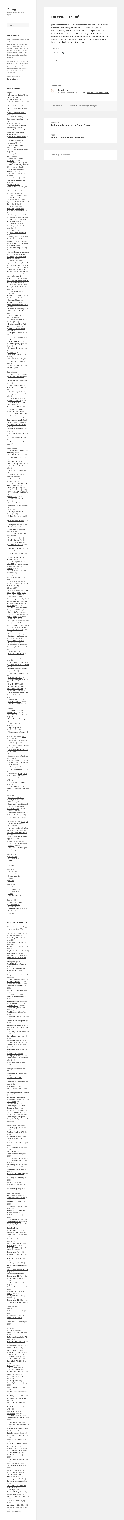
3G (8, 219)
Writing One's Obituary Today (18, 715)
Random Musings (13, 1492)
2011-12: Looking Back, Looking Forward (15, 798)
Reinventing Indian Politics (17, 909)
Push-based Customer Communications (15, 301)
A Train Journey (12, 1472)
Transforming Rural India (16, 1016)
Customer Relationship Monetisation (15, 192)
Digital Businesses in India (17, 173)
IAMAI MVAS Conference (16, 433)
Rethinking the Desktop (15, 1088)
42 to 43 (11, 811)
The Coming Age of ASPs (15, 1073)
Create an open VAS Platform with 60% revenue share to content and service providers (17, 270)
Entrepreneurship (14, 859)
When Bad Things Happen (16, 1197)
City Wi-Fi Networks (14, 951)
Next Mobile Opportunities (17, 355)
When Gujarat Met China (17, 466)
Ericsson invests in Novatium (18, 149)
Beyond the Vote (13, 612)
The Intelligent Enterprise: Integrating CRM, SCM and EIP (17, 1118)
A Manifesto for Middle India (18, 673)
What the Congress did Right (17, 602)
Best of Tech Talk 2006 (15, 1361)
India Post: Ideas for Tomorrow (17, 1027)
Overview (10, 208)
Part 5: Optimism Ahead (15, 629)
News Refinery (12, 1189)
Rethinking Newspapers (15, 1147)
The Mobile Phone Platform (16, 964)
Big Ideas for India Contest (17, 499)
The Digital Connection (16, 653)
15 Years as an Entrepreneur (17, 1206)
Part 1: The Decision (19, 623)
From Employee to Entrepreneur (13, 1251)
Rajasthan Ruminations (15, 1481)
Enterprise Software (14, 1110)
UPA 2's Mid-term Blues (16, 470)
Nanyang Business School (17, 437)
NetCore (17, 837)
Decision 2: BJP (12, 830)
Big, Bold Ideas (20, 505)
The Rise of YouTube (14, 1372)
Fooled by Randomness (15, 1383)
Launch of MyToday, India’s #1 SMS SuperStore (18, 166)
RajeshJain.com (12, 79)
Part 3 (27, 202)
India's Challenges (13, 1346)
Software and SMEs (13, 1114)
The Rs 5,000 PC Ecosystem (16, 1021)
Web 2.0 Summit (13, 422)
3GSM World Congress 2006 (16, 1407)
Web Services (11, 1101)
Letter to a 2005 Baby (14, 1317)
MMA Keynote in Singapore (17, 381)
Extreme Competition (14, 1402)
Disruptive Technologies (15, 1507)
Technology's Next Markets (16, 1032)
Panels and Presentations (16, 874)
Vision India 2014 (14, 691)
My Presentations (14, 889)
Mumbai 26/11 (13, 907)
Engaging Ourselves (15, 677)
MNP (20, 217)
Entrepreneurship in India (17, 778)
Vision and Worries (14, 1221)
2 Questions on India (15, 549)
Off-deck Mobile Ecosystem (17, 180)
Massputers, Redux (13, 984)
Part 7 (14, 595)
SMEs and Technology (14, 1077)
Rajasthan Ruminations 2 (16, 1435)
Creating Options (13, 1248)
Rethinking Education (15, 767)
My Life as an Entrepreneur (16, 1239)
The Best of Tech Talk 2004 (16, 1459)
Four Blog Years (12, 1381)
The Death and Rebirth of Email (18, 1082)
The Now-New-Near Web (15, 1132)
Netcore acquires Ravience (17, 112)
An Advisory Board (14, 754)
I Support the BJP (14, 699)
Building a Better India (15, 1440)
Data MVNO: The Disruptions (17, 246)
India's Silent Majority (15, 544)
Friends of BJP (13, 684)
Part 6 (9, 595)
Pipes (22, 208)
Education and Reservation (16, 1376)
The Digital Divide (13, 1042)
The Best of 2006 (12, 1359)
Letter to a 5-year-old (15, 813)
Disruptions (11, 962)
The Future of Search (14, 1154)
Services (10, 211)
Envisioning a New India (15, 1049)
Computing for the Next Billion (17, 947)
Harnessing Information (15, 1184)
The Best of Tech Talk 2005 (16, 1418)
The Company (12, 1263)
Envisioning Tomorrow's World (18, 942)
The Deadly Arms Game (16, 520)
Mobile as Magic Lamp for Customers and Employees (16, 386)
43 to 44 (11, 802)
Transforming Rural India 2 (16, 1008)
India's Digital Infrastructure (17, 938)
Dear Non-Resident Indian (16, 1496)
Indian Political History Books (18, 664)
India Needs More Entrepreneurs (13, 1229)
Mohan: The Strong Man (16, 516)
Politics (10, 861)
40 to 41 (11, 845)
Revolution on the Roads (15, 1392)
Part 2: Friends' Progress (15, 625)
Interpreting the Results (15, 599)
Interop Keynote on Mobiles (17, 394)
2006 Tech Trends (13, 1416)
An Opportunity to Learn (16, 680)
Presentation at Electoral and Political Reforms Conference (17, 694)
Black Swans (11, 1470)
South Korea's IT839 (14, 1444)
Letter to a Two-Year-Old (15, 1311)
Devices (17, 208)
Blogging (10, 1182)
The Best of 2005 (12, 1422)
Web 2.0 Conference (14, 1158)
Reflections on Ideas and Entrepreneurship (15, 1275)
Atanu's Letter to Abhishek (17, 814)
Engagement (11, 566)
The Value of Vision (13, 1219)
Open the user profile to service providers (18, 276)
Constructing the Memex (15, 1173)
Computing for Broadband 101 (17, 975)
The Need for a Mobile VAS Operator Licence (16, 325)
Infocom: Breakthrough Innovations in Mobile (15, 419)
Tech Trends (11, 994)
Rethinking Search (13, 1165)
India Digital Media (14, 398)
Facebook (10, 1330)
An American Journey (14, 1466)
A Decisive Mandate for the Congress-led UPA (17, 609)
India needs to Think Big (16, 769)
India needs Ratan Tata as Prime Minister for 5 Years (16, 788)
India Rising (11, 1413)
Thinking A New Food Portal (17, 1160)
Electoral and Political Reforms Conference (15, 410)
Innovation (11, 1512)
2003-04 (10, 1490)
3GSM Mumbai (12, 1354)
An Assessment (13, 634)
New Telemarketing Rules (17, 136)
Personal (11, 863)
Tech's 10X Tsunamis (14, 1501)
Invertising (12, 352)
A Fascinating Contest (15, 662)
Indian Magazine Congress (17, 424)
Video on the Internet (14, 1138)
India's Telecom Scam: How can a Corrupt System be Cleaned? (17, 132)
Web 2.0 (10, 1152)
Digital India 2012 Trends (17, 101)
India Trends (11, 1464)
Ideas (14, 564)
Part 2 (22, 119)
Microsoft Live (12, 953)
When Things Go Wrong (15, 1234)
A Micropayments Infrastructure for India (15, 185)
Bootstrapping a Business (15, 1224)
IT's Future (11, 1086)
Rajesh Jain (74, 106)
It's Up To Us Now (14, 542)
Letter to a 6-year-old (15, 804)
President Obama (14, 704)
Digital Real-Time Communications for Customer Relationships (17, 295)
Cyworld (10, 1365)
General (11, 865)
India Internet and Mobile (16, 1143)
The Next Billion (12, 1005)
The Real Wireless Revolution (17, 1045)
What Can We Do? (14, 701)
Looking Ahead (12, 841)
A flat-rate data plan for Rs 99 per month (18, 265)
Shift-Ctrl (10, 1446)
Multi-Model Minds (13, 1450)
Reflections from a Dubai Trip (17, 1337)
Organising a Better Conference (14, 729)
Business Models (19, 211)
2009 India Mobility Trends (17, 311)
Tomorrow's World (13, 979)
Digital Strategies (14, 392)
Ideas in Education (14, 400)
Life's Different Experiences (17, 658)
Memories (20, 839)
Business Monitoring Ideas (17, 723)
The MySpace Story (13, 1396)
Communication (22, 564)
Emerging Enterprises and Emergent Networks (16, 1098)
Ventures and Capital (14, 1202)
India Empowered (13, 1433)
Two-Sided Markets (13, 1370)
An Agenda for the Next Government (15, 1475)
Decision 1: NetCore (21, 828)
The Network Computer (15, 986)
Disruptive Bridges (13, 1025)
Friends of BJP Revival (15, 553)
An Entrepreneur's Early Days (17, 1269)
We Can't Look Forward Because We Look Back (15, 687)
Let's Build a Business (14, 1215)
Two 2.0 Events (12, 1368)
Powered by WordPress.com (60, 155)
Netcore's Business (14, 106)
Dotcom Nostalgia (13, 1232)
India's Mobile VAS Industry (17, 361)
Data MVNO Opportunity (15, 245)
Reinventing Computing (15, 990)
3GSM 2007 (11, 1348)
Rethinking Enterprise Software (18, 1093)
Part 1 (18, 119)
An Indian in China (13, 1505)
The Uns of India (13, 527)
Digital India (12, 123)
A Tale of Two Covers (14, 1352)
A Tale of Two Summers (15, 1254)
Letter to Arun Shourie (15, 997)
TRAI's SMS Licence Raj (16, 108)
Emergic (12, 9)
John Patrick (56, 25)
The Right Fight (13, 488)
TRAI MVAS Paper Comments (18, 304)
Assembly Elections (14, 455)
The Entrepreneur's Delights (17, 1282)
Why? (10, 509)
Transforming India (15, 464)
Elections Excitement (15, 461)
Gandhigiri (11, 1374)
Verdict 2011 (12, 496)
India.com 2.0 (12, 1167)
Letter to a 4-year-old (15, 843)
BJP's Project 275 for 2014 (17, 492)
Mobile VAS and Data (15, 902)
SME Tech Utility (13, 1112)
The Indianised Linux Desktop (17, 1058)
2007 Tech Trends (13, 1357)
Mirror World (13, 291)
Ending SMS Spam (14, 163)
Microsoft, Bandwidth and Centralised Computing (16, 969)
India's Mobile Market (15, 224)
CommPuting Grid (13, 981)
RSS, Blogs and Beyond (15, 1178)
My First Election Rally (16, 640)
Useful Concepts (12, 1494)
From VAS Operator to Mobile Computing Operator (17, 342)
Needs (12, 197)
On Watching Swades (14, 1455)
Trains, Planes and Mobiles (16, 1424)
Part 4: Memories (20, 627)
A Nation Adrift (13, 538)
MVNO (25, 217)
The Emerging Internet (15, 1128)
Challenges (23, 195)
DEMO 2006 (11, 1411)
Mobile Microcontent (15, 309)
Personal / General (14, 896)
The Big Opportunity (21, 243)
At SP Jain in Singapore (16, 376)
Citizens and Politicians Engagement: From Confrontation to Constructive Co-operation (17, 478)
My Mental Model (13, 1003)
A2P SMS (11, 230)
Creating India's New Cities (16, 1341)
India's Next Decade (14, 1040)
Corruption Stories (14, 525)
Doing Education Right (15, 1333)
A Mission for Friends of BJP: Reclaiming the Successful (17, 646)
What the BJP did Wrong (18, 600)
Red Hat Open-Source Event (17, 442)
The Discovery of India (15, 1012)
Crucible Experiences (14, 1258)
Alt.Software (11, 1104)
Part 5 (14, 204)
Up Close (11, 651)
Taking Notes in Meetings (16, 719)
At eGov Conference (15, 374)
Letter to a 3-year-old (15, 848)
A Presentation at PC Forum (16, 1398)
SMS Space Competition (16, 333)
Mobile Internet (12, 1136)
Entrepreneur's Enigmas (15, 1278)
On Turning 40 (13, 850)
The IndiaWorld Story (14, 1302)
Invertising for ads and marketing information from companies (18, 280)
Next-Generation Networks (16, 957)
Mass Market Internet (14, 1062)
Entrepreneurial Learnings (16, 1296)
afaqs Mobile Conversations (17, 429)
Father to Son (12, 1315)
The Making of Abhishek (15, 1322)
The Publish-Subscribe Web (16, 1169)
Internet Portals (13, 178)
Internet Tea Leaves (14, 955)
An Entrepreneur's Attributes (17, 1265)
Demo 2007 (11, 1350)
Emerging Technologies (89, 106)
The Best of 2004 (12, 1453)
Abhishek (13, 839)
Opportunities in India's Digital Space (15, 146)
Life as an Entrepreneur (15, 1287)
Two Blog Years (12, 1479)
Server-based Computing (15, 1036)
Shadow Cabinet (13, 540)
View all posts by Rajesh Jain (97, 92)
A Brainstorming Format (16, 732)
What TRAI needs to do (18, 232)
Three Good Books (20, 832)
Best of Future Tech (13, 1448)
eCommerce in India (15, 95)
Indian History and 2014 (16, 457)
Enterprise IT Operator (16, 348)
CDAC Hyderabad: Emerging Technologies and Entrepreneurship (17, 405)
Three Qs (19, 566)
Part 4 (9, 204)
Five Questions (13, 741)
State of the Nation (14, 490)
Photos (9, 1309)
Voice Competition (16, 219)
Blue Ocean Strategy (14, 1387)
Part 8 (19, 595)
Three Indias (12, 643)
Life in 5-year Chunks (15, 817)
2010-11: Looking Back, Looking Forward (15, 807)
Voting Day (12, 619)
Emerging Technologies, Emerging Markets (15, 1054)
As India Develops (13, 1001)
